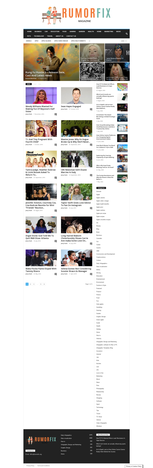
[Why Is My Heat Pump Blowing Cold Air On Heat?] (122, 168)
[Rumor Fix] (76, 14)
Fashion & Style (101, 285)
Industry (98, 338)
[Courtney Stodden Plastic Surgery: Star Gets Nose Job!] (92, 52)
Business (38, 31)
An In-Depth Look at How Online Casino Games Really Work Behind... (105, 106)
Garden (82, 31)
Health (91, 31)
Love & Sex (99, 373)
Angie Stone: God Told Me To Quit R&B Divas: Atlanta (40, 237)
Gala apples (100, 304)
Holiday (98, 329)
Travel (50, 36)
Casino (98, 248)
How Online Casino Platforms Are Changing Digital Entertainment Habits (106, 137)
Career (98, 244)
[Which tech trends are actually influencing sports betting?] (122, 97)
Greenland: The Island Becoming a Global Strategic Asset (105, 116)
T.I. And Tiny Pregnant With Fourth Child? (39, 140)
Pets (29, 36)
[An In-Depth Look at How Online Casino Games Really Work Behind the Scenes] (122, 107)
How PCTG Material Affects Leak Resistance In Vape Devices (105, 86)
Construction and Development (105, 254)
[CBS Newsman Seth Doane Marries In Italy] (76, 159)
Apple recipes (100, 216)
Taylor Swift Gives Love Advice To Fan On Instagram (76, 204)
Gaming (73, 31)
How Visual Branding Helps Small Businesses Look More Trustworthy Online (105, 127)
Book (98, 232)
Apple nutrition (100, 210)
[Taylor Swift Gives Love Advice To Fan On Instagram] (76, 192)
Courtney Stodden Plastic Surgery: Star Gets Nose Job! (90, 59)
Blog (97, 229)
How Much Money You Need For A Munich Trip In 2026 (105, 146)
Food (64, 31)
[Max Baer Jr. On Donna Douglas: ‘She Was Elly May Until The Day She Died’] (92, 71)
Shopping (99, 398)
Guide (98, 323)
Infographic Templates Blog (104, 348)
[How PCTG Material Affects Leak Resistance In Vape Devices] (122, 87)
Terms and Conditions (43, 465)
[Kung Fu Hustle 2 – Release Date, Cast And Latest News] (51, 62)
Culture (98, 260)
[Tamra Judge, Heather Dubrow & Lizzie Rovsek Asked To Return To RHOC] (41, 159)
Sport (98, 404)
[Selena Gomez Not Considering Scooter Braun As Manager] (76, 257)
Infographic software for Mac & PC (106, 345)
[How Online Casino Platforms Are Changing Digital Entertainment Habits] (122, 138)
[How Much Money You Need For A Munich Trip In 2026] (122, 148)
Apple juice (99, 207)
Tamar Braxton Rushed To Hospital (114, 59)
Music (118, 31)
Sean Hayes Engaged (71, 106)
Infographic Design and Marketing (106, 341)
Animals (29, 41)
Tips (97, 410)
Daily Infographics (101, 263)
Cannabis (99, 238)
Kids (97, 360)
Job (97, 357)
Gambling (99, 307)
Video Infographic (101, 423)
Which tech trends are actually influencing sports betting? (105, 96)
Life (97, 370)
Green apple (100, 320)
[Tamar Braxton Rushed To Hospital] (117, 52)
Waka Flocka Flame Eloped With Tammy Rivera (41, 270)
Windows (99, 426)
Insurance (99, 351)
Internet (98, 354)
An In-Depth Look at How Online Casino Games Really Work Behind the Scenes (110, 450)
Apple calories (46, 41)
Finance (98, 291)
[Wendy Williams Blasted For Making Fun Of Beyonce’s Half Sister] (41, 95)
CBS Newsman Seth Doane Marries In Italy (74, 171)
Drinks (98, 269)
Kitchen (98, 363)
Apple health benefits (78, 41)
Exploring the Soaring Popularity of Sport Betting (105, 156)
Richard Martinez (31, 78)
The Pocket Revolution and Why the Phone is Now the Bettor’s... (105, 177)
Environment (100, 282)
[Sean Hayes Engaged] (76, 95)
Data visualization (101, 266)
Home (29, 31)
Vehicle (98, 420)
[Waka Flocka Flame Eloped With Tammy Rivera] (41, 257)
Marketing (108, 31)
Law (97, 366)
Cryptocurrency (101, 257)
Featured (99, 288)
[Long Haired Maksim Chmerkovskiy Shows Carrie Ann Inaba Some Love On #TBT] (76, 225)
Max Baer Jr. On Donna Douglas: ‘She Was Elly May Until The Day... (92, 78)
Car (46, 31)
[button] (126, 33)
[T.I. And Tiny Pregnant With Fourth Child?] (41, 128)
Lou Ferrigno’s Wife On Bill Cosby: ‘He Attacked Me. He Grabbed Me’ (117, 78)
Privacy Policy (30, 465)
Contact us (71, 36)
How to (98, 335)
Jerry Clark (29, 114)
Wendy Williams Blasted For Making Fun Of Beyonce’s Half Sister (40, 109)
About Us (59, 36)
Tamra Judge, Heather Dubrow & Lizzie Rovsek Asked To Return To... (41, 172)
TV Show (99, 417)
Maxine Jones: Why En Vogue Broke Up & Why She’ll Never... (75, 140)
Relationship (100, 391)
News (98, 382)
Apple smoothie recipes (103, 219)
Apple (36, 41)
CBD (97, 251)
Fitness (98, 294)
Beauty (98, 226)
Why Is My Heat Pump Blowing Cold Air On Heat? (105, 166)
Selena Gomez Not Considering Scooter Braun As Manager (76, 270)
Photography (100, 388)
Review (98, 395)
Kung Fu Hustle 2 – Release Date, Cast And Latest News (45, 74)
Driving (98, 273)
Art (97, 223)
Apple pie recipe (101, 213)
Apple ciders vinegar (61, 41)
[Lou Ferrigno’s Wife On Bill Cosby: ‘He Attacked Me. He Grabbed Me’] (117, 71)
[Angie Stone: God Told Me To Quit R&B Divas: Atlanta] (41, 225)
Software (99, 401)
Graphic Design (101, 316)
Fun (97, 301)
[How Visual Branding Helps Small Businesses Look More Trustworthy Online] (122, 128)
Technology (39, 36)
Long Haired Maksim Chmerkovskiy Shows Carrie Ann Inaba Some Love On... (74, 238)
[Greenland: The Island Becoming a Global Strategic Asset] (122, 118)
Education (55, 31)
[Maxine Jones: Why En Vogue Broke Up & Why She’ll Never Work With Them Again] (76, 128)
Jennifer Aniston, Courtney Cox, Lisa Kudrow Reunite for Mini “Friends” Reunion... (41, 205)
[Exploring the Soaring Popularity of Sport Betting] (122, 158)
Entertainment (100, 279)
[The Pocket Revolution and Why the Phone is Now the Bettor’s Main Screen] (122, 178)
